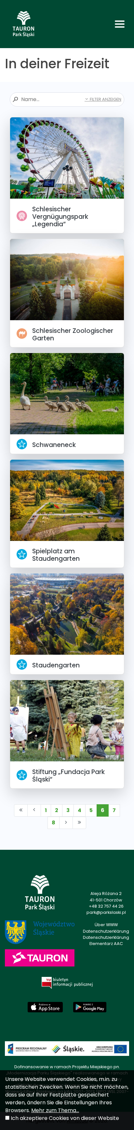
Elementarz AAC (106, 943)
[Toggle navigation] (120, 24)
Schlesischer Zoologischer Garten (72, 334)
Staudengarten (56, 665)
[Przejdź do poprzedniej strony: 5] (34, 810)
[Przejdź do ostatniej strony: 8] (79, 823)
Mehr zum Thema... (55, 1110)
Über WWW (106, 924)
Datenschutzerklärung (106, 931)
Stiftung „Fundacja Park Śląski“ (68, 776)
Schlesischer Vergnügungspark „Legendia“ (60, 217)
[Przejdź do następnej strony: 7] (66, 823)
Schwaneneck (54, 444)
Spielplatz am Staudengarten (56, 555)
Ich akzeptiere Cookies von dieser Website (65, 1118)
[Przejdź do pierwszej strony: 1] (21, 810)
